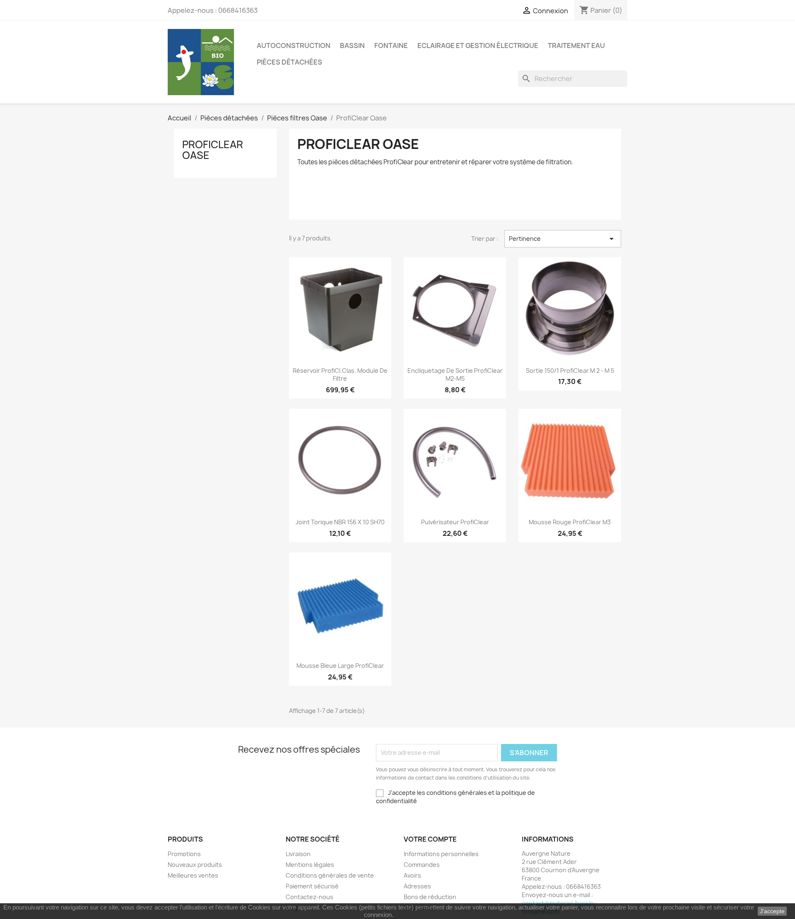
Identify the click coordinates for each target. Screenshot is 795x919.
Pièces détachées (289, 62)
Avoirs (412, 875)
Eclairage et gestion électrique (477, 45)
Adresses (417, 886)
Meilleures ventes (193, 875)
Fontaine (391, 45)
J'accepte (772, 911)
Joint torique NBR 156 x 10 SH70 (340, 522)
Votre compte (430, 839)
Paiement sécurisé (312, 886)
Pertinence (563, 239)
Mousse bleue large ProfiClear (340, 665)
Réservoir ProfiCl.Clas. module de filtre (340, 375)
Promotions (184, 854)
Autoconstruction (293, 45)
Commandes (422, 865)
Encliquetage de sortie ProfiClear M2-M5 (455, 375)
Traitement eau (576, 45)
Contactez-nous (309, 897)
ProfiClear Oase (212, 149)
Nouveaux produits (195, 865)
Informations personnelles (441, 854)
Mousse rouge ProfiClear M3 (570, 522)
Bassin (352, 45)
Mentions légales (310, 865)
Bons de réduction (430, 897)
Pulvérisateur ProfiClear (455, 522)
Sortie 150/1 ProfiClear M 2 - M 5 (570, 370)
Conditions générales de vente (330, 875)
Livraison (298, 854)
